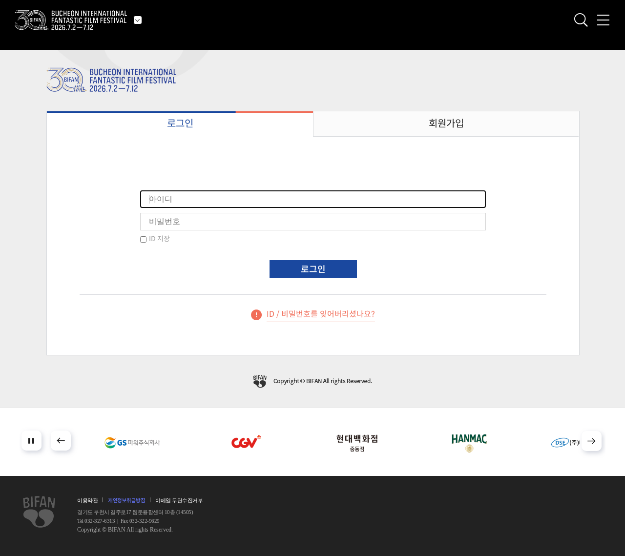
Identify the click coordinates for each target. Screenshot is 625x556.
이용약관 (87, 500)
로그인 (180, 124)
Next (592, 441)
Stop (31, 441)
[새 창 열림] (132, 443)
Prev (61, 441)
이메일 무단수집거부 (179, 500)
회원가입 (446, 124)
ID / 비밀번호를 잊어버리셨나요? (321, 314)
